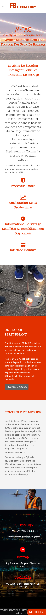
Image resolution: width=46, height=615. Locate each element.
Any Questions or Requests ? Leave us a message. (23, 564)
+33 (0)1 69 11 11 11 (25, 531)
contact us (38, 612)
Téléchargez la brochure (17, 387)
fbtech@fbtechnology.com (27, 536)
